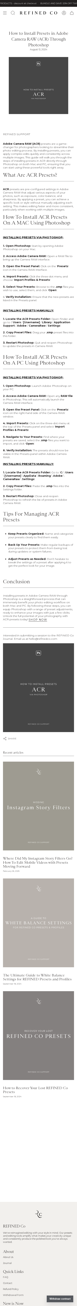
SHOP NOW (38, 619)
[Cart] (72, 13)
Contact (7, 1283)
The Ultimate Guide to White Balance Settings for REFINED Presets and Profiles (37, 977)
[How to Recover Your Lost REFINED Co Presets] (38, 1035)
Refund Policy (11, 1289)
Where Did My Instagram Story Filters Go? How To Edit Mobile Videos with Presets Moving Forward (38, 862)
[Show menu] (5, 13)
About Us (8, 1257)
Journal (7, 1263)
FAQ (5, 1277)
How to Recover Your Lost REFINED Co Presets (35, 1090)
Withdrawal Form (13, 1295)
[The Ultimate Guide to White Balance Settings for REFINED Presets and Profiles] (38, 922)
